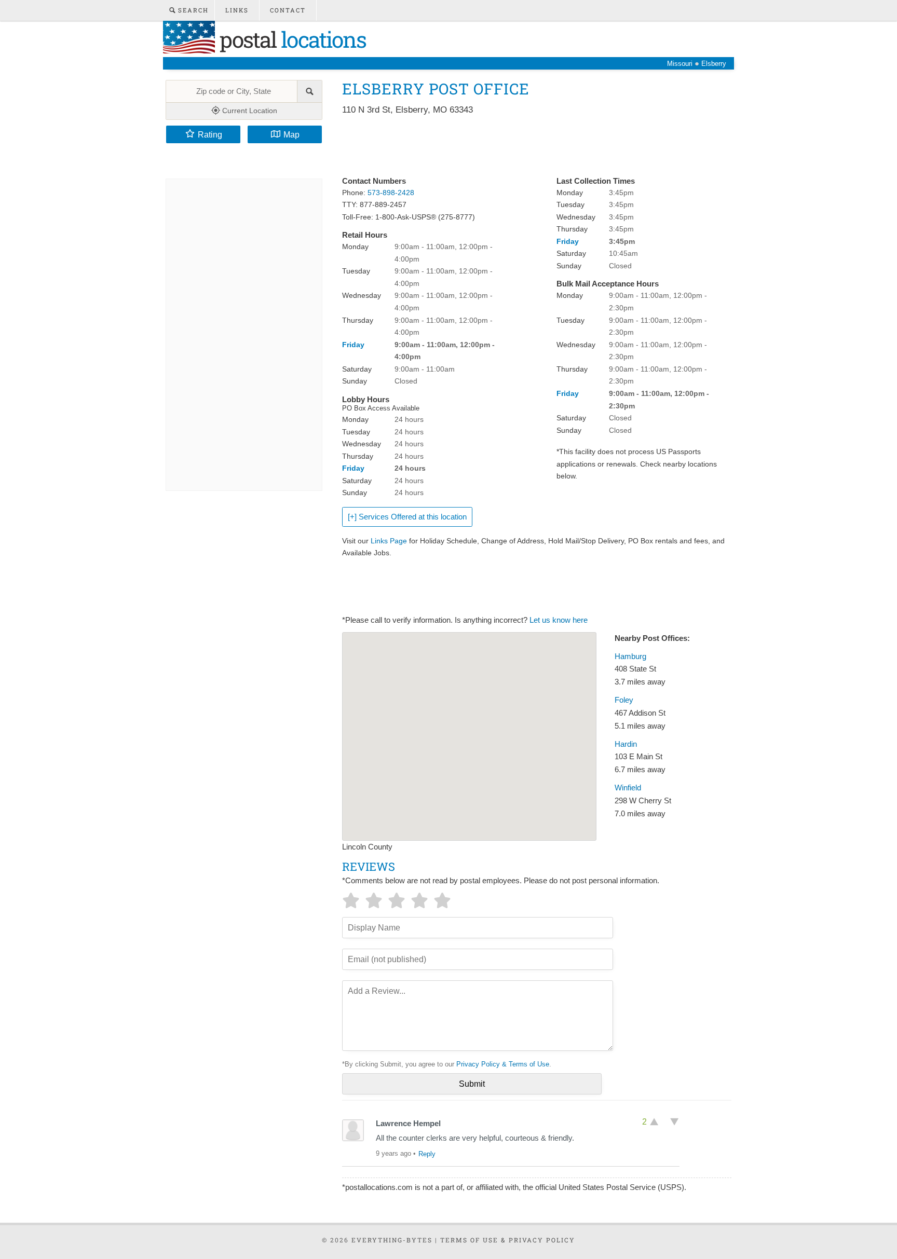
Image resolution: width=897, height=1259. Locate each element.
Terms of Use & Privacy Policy (507, 1240)
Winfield (628, 788)
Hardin (626, 744)
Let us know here (558, 620)
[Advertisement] (531, 146)
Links (237, 10)
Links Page (389, 541)
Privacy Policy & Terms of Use (502, 1064)
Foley (624, 700)
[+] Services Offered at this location (407, 517)
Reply (427, 1154)
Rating (210, 134)
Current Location (248, 110)
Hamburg (630, 656)
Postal (290, 39)
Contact (288, 10)
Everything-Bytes (391, 1240)
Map (291, 134)
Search (192, 10)
